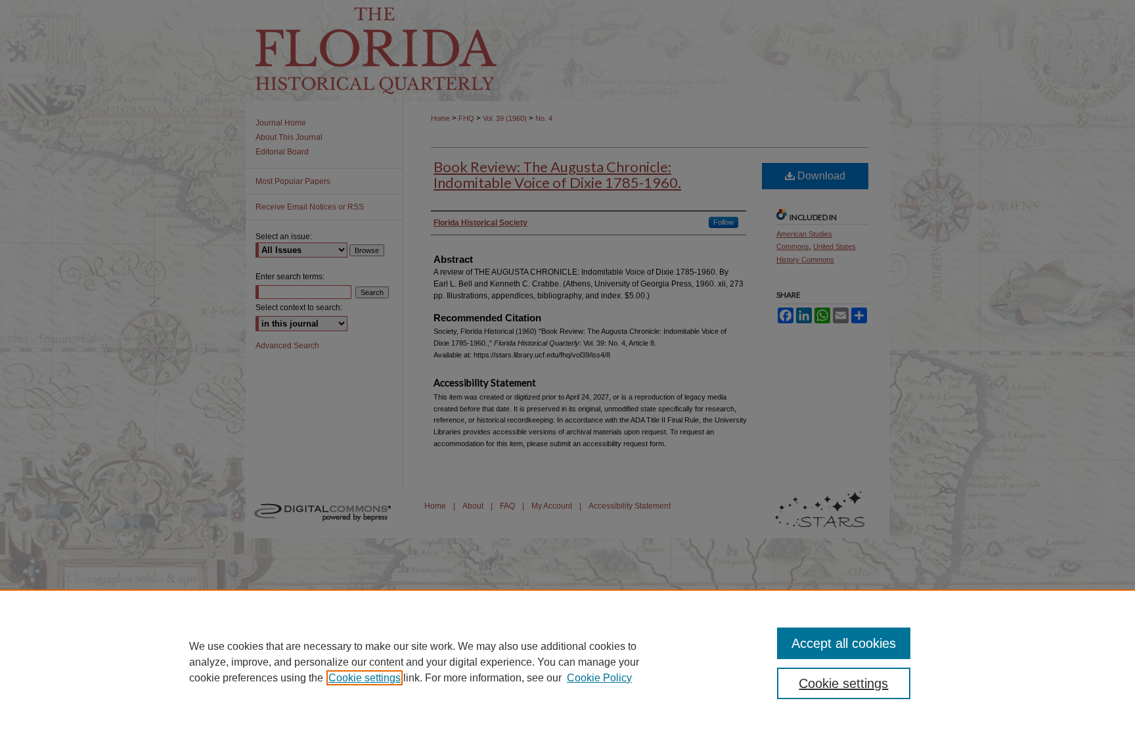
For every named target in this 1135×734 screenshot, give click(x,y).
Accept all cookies (843, 643)
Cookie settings (364, 677)
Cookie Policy (599, 677)
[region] (567, 661)
